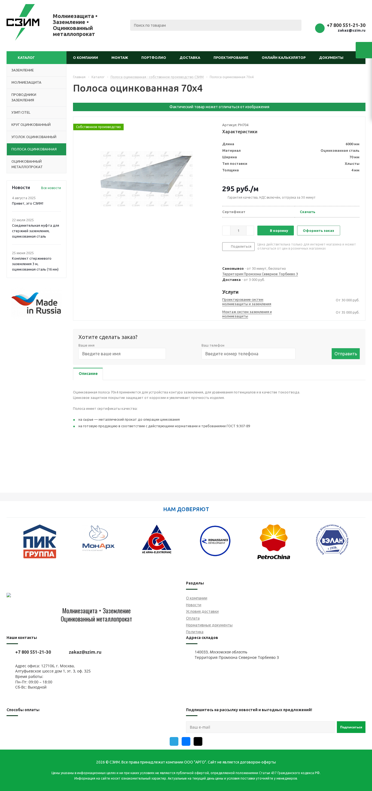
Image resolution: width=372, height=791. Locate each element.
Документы (331, 57)
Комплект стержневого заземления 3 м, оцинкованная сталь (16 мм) (35, 263)
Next (361, 545)
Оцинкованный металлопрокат (27, 164)
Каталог (26, 57)
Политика (194, 632)
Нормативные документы (209, 625)
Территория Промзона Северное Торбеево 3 (260, 274)
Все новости (51, 188)
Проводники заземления (23, 97)
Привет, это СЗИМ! (27, 203)
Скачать (307, 212)
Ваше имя (86, 345)
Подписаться (351, 727)
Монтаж (119, 57)
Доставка (189, 57)
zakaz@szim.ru (351, 30)
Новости (193, 605)
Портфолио (153, 57)
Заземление (22, 70)
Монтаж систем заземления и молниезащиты (247, 314)
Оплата (193, 618)
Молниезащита (26, 82)
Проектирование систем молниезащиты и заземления (246, 302)
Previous (10, 545)
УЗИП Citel (20, 112)
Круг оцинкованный (31, 124)
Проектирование (231, 57)
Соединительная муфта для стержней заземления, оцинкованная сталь (35, 230)
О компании (85, 57)
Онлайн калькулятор (284, 57)
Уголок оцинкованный (33, 137)
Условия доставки (202, 611)
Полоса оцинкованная (34, 149)
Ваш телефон (213, 345)
